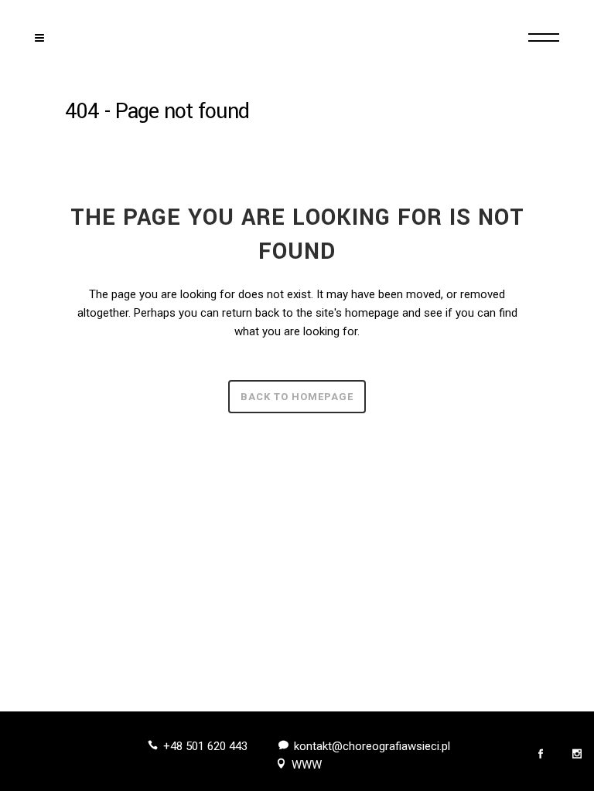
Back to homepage (297, 396)
